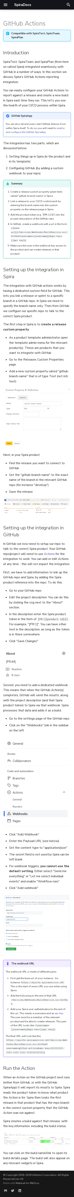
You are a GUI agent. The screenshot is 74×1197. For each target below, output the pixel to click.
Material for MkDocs (27, 1183)
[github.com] (5, 1190)
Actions (49, 554)
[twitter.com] (12, 1190)
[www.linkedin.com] (20, 1190)
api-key (59, 1013)
